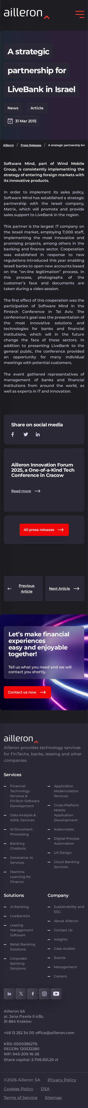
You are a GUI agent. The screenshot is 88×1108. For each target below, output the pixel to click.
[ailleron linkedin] (9, 993)
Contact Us (63, 930)
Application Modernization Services (66, 791)
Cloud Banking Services (66, 864)
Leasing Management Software (21, 930)
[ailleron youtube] (56, 993)
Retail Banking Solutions (22, 946)
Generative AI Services (21, 860)
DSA (45, 1089)
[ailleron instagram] (44, 993)
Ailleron (8, 145)
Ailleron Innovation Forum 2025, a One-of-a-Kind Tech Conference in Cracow (42, 470)
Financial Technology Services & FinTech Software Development (25, 796)
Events (59, 958)
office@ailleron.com (54, 1033)
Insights (61, 939)
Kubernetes (64, 829)
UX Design (63, 853)
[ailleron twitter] (21, 993)
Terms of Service (20, 1097)
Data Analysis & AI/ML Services (23, 817)
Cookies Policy (18, 1089)
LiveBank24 (20, 916)
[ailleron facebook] (32, 993)
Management (65, 967)
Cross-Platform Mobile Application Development (66, 812)
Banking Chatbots (18, 846)
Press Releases (31, 145)
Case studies (64, 948)
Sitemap (53, 1097)
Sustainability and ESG (69, 909)
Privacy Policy (62, 1080)
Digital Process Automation (66, 841)
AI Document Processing (21, 831)
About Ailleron (66, 921)
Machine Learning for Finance (20, 877)
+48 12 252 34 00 (19, 1033)
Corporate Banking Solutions (19, 963)
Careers (60, 976)
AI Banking (19, 907)
